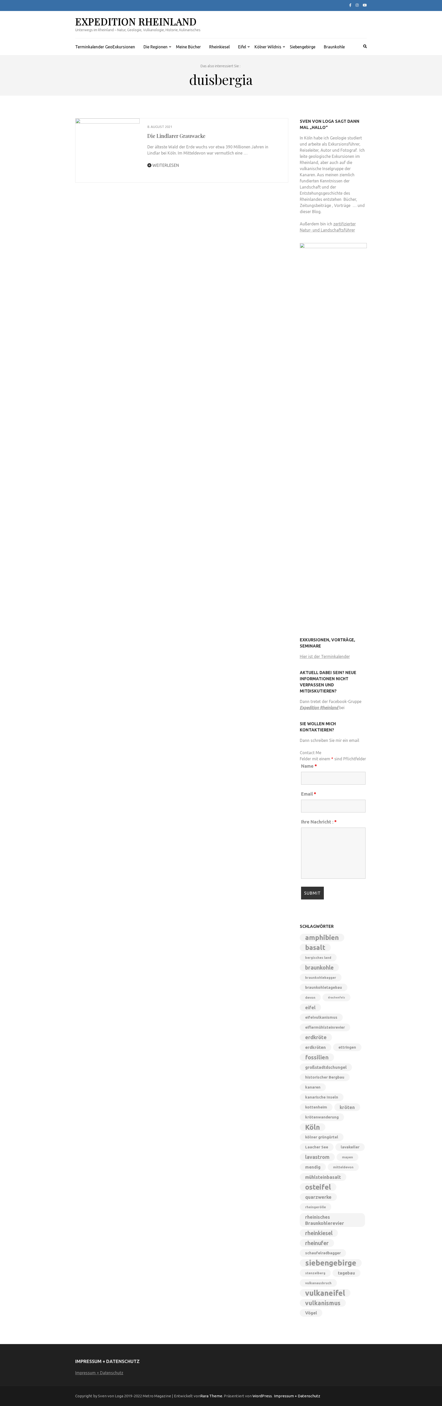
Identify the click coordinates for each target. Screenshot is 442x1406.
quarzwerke (318, 1197)
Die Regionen (155, 47)
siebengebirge (330, 1263)
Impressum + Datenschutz (99, 1372)
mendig (313, 1167)
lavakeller (350, 1147)
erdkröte (316, 1037)
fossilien (317, 1057)
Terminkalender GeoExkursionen (105, 47)
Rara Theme (211, 1396)
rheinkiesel (319, 1233)
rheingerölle (315, 1207)
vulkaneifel (325, 1293)
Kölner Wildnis (268, 47)
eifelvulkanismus (321, 1017)
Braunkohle (334, 47)
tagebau (346, 1272)
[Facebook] (350, 5)
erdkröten (315, 1047)
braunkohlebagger (320, 977)
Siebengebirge (302, 47)
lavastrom (317, 1157)
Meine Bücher (188, 47)
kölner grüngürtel (321, 1137)
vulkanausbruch (318, 1283)
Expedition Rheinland (136, 21)
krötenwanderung (322, 1117)
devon (310, 997)
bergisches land (318, 957)
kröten (347, 1107)
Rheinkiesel (219, 47)
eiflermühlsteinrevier (325, 1027)
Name (309, 765)
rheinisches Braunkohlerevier (324, 1220)
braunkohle (319, 967)
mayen (347, 1157)
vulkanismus (322, 1303)
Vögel (311, 1312)
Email (308, 793)
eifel (310, 1007)
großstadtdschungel (326, 1067)
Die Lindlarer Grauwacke (176, 135)
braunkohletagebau (323, 987)
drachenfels (336, 997)
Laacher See (316, 1147)
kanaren (313, 1087)
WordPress (262, 1396)
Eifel (242, 47)
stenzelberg (315, 1273)
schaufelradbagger (323, 1253)
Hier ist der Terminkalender (325, 656)
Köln (312, 1127)
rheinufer (317, 1243)
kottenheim (316, 1107)
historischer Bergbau (324, 1077)
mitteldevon (343, 1167)
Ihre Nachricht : (319, 821)
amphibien (322, 937)
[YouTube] (365, 5)
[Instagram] (357, 5)
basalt (315, 947)
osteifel (318, 1187)
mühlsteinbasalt (323, 1177)
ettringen (347, 1047)
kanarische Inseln (321, 1097)
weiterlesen (165, 165)
